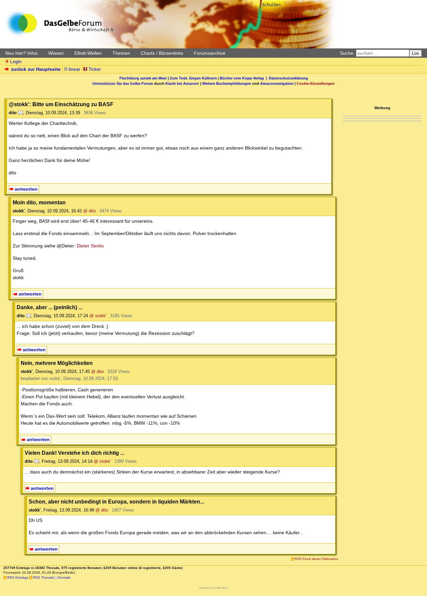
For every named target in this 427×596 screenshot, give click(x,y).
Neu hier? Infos (21, 53)
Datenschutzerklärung (288, 78)
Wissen (56, 53)
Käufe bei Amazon (181, 83)
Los (415, 53)
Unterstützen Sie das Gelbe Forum (122, 83)
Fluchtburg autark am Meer (143, 78)
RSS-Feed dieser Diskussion (316, 559)
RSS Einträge (17, 577)
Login (16, 61)
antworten (26, 189)
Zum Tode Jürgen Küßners (193, 78)
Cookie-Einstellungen (316, 83)
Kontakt (64, 577)
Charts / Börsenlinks (162, 53)
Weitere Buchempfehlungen (226, 83)
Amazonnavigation (277, 83)
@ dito (89, 210)
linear (74, 69)
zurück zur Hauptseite (36, 69)
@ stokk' (97, 315)
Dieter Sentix (90, 245)
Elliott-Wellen (88, 53)
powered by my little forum (213, 588)
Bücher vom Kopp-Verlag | (244, 78)
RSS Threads (43, 577)
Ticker (94, 69)
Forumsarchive (210, 53)
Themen (121, 53)
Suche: (347, 53)
